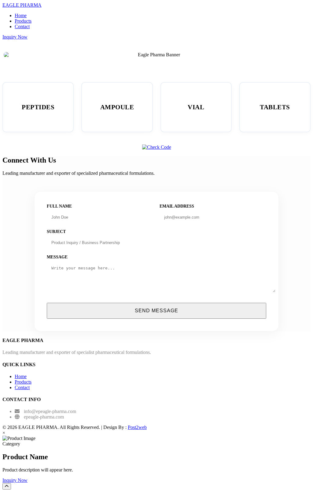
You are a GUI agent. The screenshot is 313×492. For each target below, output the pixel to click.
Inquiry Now (15, 36)
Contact (22, 26)
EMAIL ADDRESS (177, 206)
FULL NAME (59, 206)
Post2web (137, 427)
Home (21, 15)
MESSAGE (57, 257)
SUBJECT (56, 231)
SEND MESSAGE (156, 310)
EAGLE (22, 5)
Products (23, 21)
